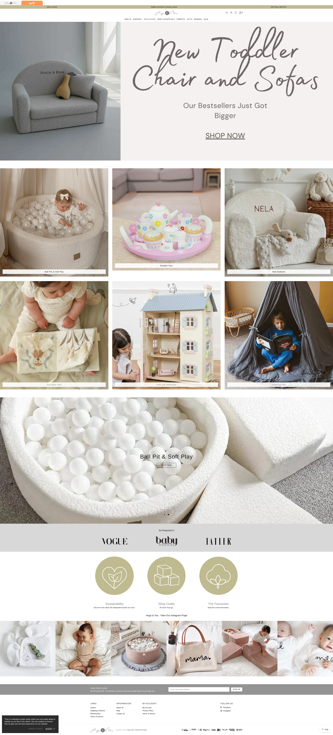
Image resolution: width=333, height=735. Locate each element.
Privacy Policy (147, 711)
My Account (146, 708)
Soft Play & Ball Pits (278, 7)
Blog (118, 711)
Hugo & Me (166, 12)
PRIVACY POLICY (36, 729)
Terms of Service (96, 717)
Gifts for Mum (52, 7)
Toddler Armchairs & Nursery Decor (164, 7)
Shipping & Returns (97, 711)
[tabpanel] (166, 460)
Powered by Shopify (141, 730)
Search (93, 708)
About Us (119, 708)
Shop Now (166, 465)
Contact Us (120, 714)
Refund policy (95, 714)
